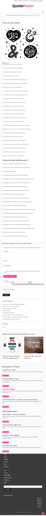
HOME (5, 454)
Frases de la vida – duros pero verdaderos (11, 306)
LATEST (5, 456)
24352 (10, 282)
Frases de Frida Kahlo (7, 310)
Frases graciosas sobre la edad (8, 312)
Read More (6, 375)
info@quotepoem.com (8, 495)
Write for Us (6, 466)
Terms (5, 470)
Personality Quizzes (8, 477)
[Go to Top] (43, 513)
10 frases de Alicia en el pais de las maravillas (11, 319)
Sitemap (5, 482)
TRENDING (6, 459)
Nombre (5, 260)
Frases (4, 20)
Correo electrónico (8, 265)
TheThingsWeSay (7, 475)
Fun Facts (5, 472)
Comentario (6, 251)
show (8, 62)
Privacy (5, 464)
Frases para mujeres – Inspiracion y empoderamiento (13, 314)
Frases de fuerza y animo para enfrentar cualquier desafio (14, 304)
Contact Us (6, 461)
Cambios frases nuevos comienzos (9, 308)
